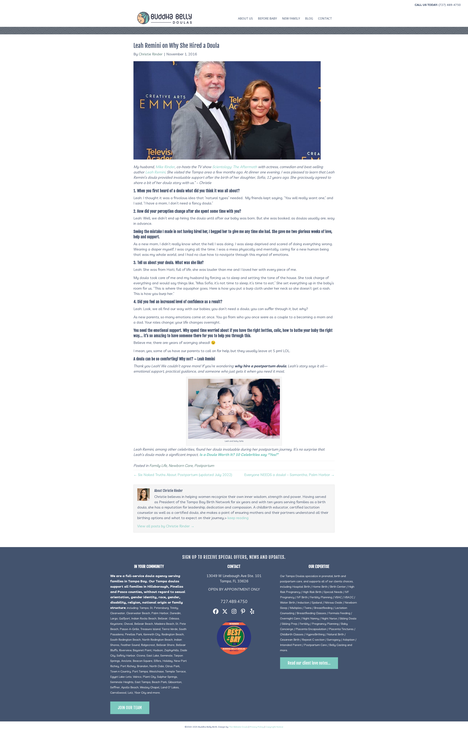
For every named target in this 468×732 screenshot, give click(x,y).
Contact (325, 18)
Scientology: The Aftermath (234, 166)
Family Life (158, 465)
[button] (216, 611)
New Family (291, 18)
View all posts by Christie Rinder (165, 526)
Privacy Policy (257, 726)
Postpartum (204, 465)
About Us (245, 18)
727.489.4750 (234, 601)
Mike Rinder (165, 166)
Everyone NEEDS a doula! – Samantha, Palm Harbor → (289, 474)
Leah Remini (155, 172)
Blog (309, 18)
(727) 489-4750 (450, 5)
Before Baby (267, 18)
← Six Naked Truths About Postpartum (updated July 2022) (182, 474)
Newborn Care (181, 465)
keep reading (238, 517)
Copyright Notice (274, 726)
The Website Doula (238, 726)
